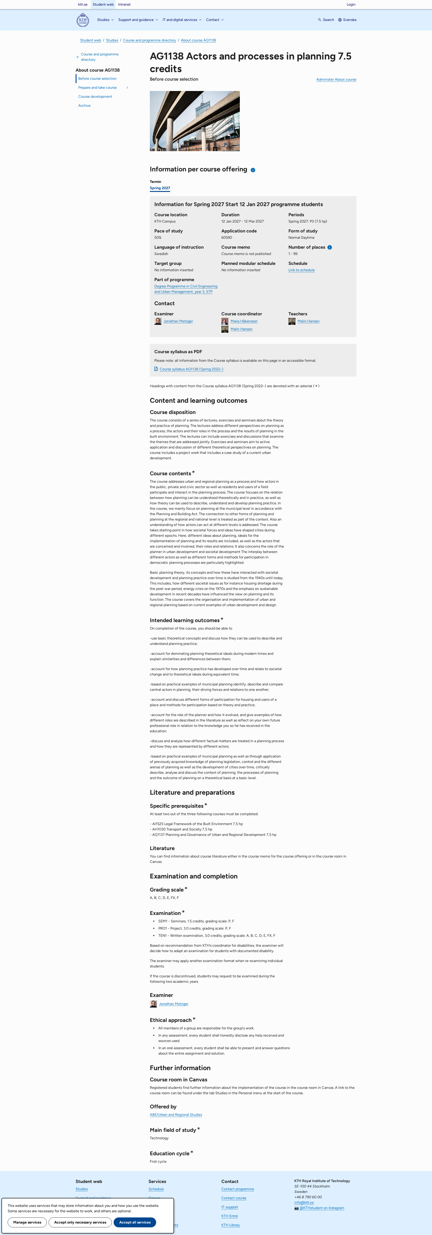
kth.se (83, 4)
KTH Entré (229, 1216)
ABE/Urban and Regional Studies (176, 1114)
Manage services (27, 1222)
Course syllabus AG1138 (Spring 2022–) (191, 369)
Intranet (124, 4)
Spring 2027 (160, 188)
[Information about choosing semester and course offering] (253, 170)
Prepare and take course (97, 87)
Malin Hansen (241, 329)
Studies (112, 40)
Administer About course (336, 79)
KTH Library (230, 1225)
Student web (103, 4)
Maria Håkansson (244, 321)
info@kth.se (304, 1202)
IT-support (229, 1207)
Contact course (233, 1198)
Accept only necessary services (80, 1222)
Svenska (349, 20)
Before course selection (97, 78)
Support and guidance (93, 1198)
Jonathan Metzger (178, 321)
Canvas (154, 1198)
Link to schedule (301, 270)
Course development (95, 96)
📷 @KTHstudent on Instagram (319, 1208)
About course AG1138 (198, 40)
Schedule (156, 1189)
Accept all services (135, 1222)
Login (351, 4)
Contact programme (237, 1189)
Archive (84, 105)
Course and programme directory (149, 40)
